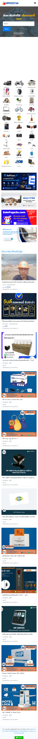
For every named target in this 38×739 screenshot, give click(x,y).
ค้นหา (7, 29)
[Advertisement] (19, 57)
